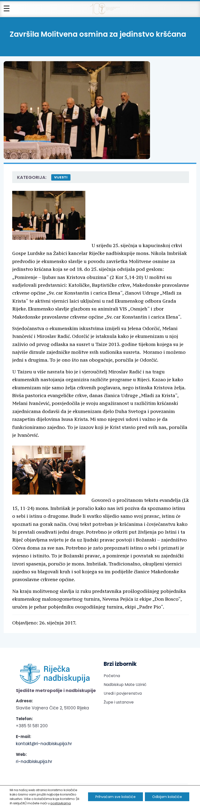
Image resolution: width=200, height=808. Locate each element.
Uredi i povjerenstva (123, 693)
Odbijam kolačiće (167, 796)
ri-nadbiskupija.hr (34, 761)
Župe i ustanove (119, 702)
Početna (112, 676)
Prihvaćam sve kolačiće (115, 796)
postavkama (60, 803)
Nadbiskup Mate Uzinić (125, 684)
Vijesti (61, 177)
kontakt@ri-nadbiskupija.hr (44, 744)
